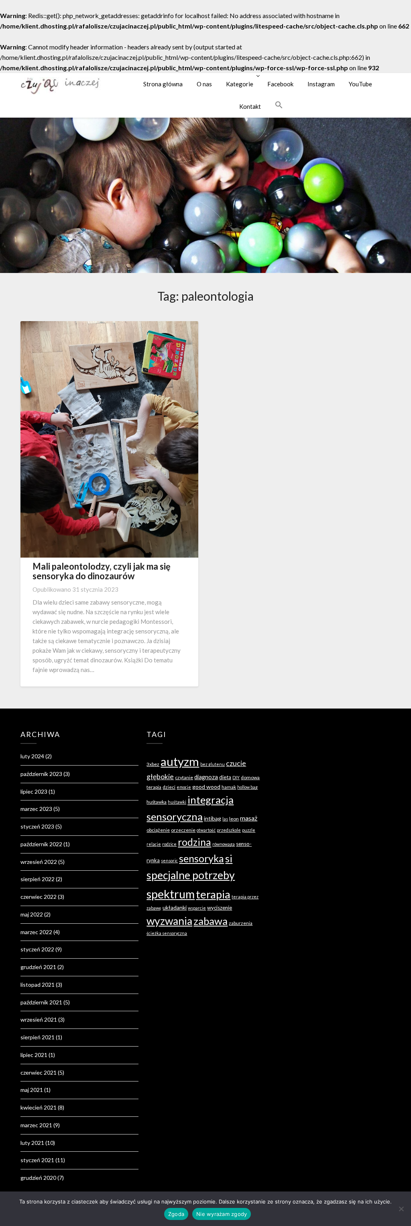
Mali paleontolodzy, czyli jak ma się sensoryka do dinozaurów (102, 571)
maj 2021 (31, 1089)
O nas (204, 84)
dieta (225, 777)
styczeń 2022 (37, 949)
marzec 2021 (36, 1125)
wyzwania (169, 920)
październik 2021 (41, 1002)
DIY (236, 777)
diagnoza (206, 777)
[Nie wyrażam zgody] (401, 1209)
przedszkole (229, 830)
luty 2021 (32, 1142)
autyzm (180, 761)
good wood (206, 786)
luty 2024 (32, 756)
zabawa (210, 921)
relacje (153, 844)
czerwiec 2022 (38, 896)
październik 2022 (41, 844)
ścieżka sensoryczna (166, 933)
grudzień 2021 (38, 966)
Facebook (280, 84)
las (225, 818)
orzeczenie (183, 830)
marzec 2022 (36, 932)
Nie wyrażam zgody (221, 1214)
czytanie (184, 777)
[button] (279, 105)
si (228, 858)
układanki (175, 907)
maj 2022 (31, 914)
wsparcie (197, 907)
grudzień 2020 (38, 1177)
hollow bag (247, 787)
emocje (184, 787)
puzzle (248, 830)
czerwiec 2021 (38, 1072)
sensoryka (201, 858)
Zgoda (176, 1214)
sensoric (169, 860)
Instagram (321, 84)
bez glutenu (212, 764)
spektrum (170, 894)
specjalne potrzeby (190, 875)
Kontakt (250, 106)
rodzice (169, 844)
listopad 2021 (37, 984)
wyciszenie (219, 907)
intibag (212, 818)
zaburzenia (240, 923)
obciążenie (158, 830)
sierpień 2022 (37, 879)
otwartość (206, 830)
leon (234, 819)
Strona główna (163, 84)
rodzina (194, 842)
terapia (213, 894)
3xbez (152, 764)
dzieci (169, 787)
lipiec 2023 (33, 791)
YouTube (360, 84)
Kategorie (239, 84)
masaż (248, 818)
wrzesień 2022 (38, 861)
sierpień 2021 (37, 1037)
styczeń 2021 (37, 1160)
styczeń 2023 (37, 826)
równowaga (223, 844)
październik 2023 (41, 773)
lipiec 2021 (33, 1054)
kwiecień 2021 (38, 1107)
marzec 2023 (36, 808)
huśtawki (177, 801)
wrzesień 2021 (38, 1019)
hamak (229, 787)
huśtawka (156, 802)
